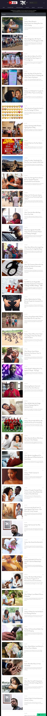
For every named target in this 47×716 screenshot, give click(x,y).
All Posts (4, 14)
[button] (36, 14)
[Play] (10, 2)
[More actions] (43, 19)
